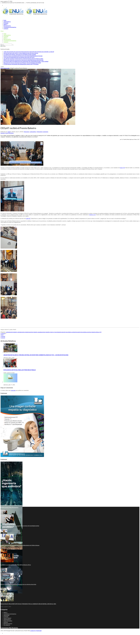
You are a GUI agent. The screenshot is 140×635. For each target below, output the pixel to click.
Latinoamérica (7, 21)
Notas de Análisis (8, 620)
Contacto (6, 28)
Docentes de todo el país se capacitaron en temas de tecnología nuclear (20, 525)
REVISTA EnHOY (8, 623)
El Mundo (6, 23)
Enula (5, 20)
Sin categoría (7, 625)
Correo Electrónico (9, 133)
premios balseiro (25, 332)
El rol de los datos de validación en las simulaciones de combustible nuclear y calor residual (26, 61)
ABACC (6, 24)
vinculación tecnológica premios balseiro (85, 332)
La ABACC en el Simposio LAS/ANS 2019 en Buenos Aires (16, 564)
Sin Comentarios (44, 131)
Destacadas (26, 131)
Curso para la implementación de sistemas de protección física (19, 57)
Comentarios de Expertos (10, 27)
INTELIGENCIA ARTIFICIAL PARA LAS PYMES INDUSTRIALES (20, 370)
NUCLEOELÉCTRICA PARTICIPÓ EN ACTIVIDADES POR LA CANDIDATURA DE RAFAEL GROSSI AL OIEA (28, 603)
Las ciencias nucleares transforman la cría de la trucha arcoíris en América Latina (23, 58)
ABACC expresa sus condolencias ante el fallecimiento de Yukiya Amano (20, 545)
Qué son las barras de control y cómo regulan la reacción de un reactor (21, 53)
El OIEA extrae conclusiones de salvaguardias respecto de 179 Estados (21, 64)
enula (9, 131)
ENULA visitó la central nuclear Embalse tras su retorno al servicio (18, 584)
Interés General (7, 618)
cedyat (7, 332)
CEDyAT (28, 218)
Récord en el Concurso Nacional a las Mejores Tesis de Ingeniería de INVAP (22, 62)
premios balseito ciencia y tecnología (50, 332)
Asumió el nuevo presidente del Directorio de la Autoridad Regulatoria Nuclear (23, 55)
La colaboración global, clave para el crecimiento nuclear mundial (20, 54)
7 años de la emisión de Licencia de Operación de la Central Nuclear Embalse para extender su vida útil (29, 51)
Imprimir (3, 133)
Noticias (39, 131)
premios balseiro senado (35, 332)
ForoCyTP (122, 167)
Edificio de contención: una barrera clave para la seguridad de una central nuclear (23, 60)
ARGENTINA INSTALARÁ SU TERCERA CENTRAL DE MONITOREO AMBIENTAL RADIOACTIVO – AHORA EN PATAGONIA (36, 355)
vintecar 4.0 (98, 332)
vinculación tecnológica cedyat (67, 332)
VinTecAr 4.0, (92, 214)
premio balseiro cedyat (15, 332)
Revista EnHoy (7, 25)
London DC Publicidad (35, 630)
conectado (13, 390)
